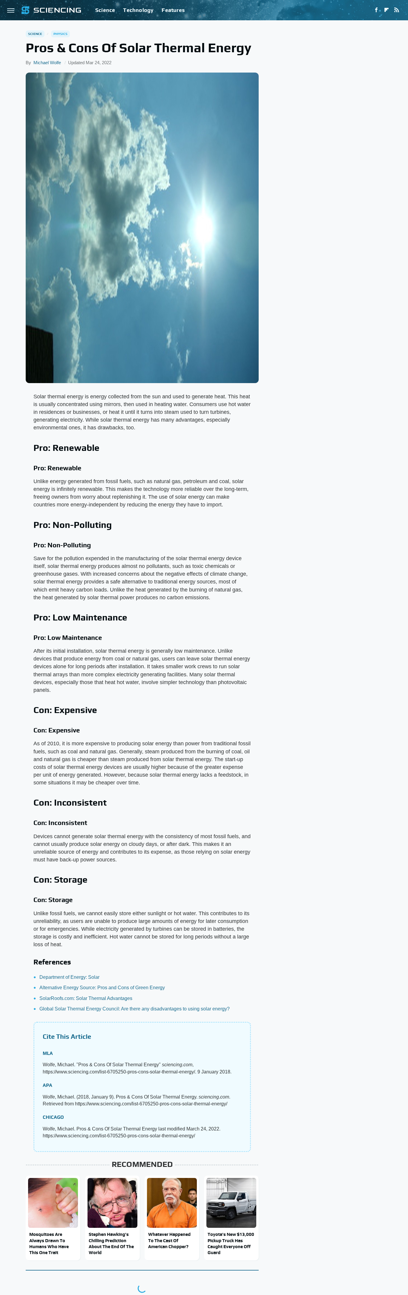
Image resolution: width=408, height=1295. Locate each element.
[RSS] (396, 10)
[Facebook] (376, 10)
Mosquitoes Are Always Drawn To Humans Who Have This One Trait (49, 1243)
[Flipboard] (386, 10)
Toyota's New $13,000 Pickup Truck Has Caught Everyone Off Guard (231, 1243)
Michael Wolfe (47, 62)
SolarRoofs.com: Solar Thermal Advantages (85, 998)
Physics (60, 34)
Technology (138, 10)
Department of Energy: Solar (69, 977)
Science (105, 10)
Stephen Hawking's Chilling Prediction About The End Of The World (111, 1243)
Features (173, 10)
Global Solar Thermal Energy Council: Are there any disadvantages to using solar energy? (134, 1008)
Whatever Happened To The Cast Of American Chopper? (169, 1240)
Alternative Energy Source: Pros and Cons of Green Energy (102, 987)
